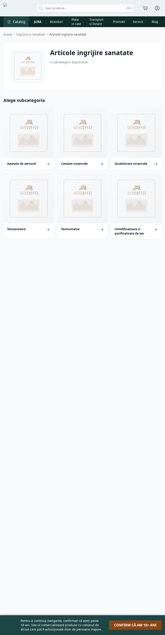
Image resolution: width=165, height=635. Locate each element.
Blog (155, 22)
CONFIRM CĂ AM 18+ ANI (135, 625)
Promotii (119, 22)
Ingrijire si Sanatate (30, 34)
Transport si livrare (96, 21)
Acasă (7, 34)
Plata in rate (76, 21)
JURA (37, 22)
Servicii (138, 22)
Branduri (56, 22)
